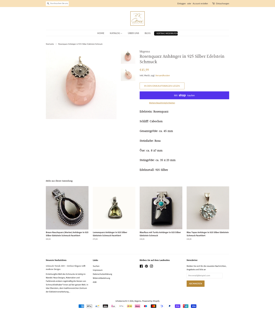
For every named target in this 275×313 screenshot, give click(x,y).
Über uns (133, 33)
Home (100, 33)
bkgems (137, 301)
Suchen (96, 266)
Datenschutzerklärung (102, 274)
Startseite (50, 44)
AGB (94, 282)
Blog (148, 33)
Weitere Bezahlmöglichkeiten (162, 102)
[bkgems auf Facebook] (141, 266)
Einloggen (181, 3)
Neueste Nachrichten (56, 260)
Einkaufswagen (222, 3)
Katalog (115, 33)
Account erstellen (200, 3)
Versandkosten (162, 75)
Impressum (98, 270)
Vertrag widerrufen (167, 33)
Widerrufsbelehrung (101, 278)
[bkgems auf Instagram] (151, 266)
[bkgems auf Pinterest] (146, 266)
